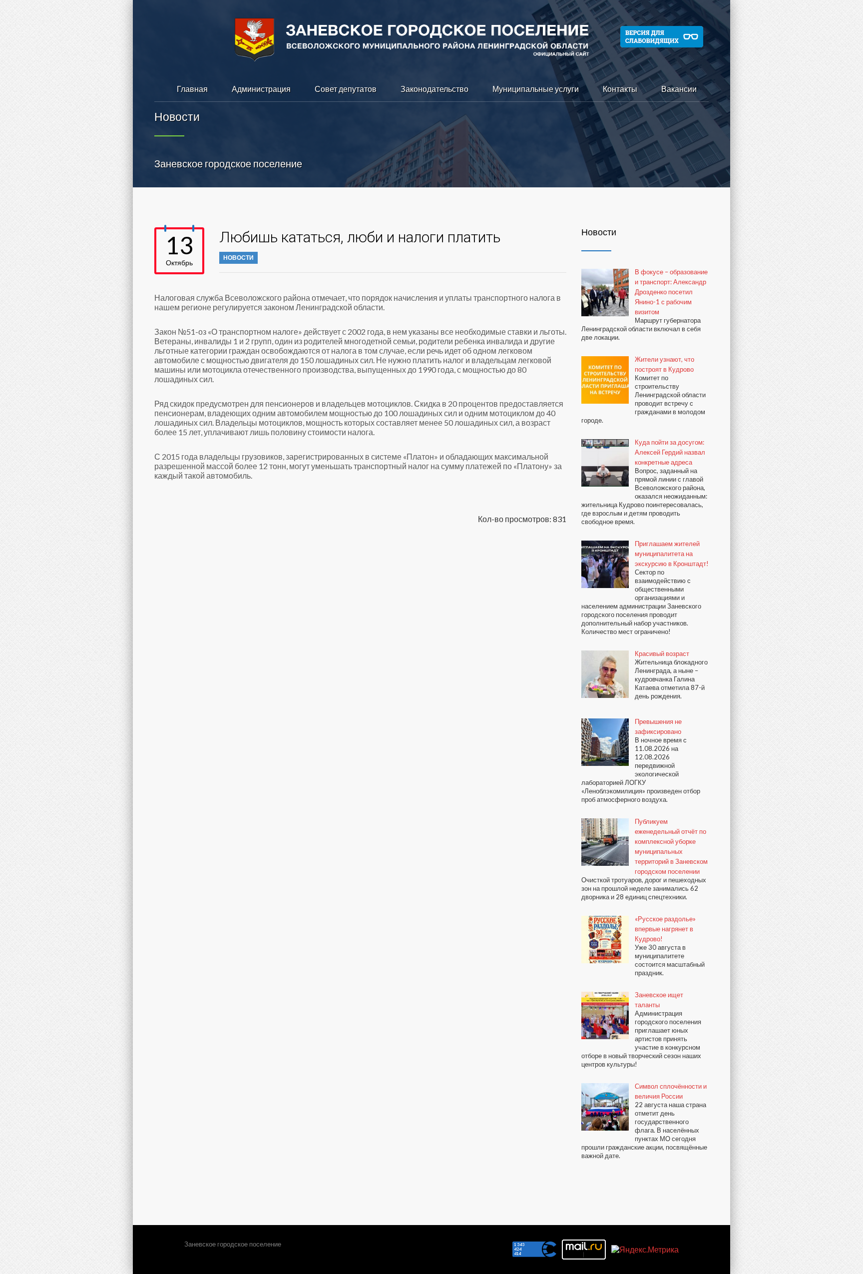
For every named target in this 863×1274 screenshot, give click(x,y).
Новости (238, 257)
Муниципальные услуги (535, 88)
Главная (192, 88)
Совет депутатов (346, 88)
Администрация (261, 88)
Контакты (620, 88)
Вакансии (679, 88)
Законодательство (434, 88)
